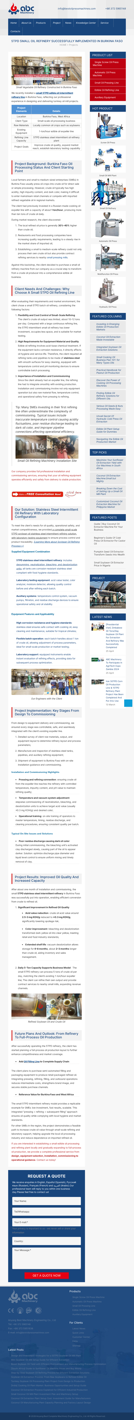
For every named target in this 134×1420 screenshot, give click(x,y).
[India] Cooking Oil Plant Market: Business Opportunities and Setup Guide (48, 1385)
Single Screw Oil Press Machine (88, 1297)
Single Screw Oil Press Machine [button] (105, 63)
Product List (102, 55)
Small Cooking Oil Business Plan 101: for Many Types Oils (108, 360)
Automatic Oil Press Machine (87, 1301)
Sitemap (76, 1345)
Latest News (102, 617)
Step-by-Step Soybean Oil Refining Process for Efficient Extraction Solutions (49, 1372)
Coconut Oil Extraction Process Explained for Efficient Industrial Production (49, 1390)
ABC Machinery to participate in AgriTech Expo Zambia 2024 (114, 664)
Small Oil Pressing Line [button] (107, 82)
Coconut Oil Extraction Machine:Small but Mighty (108, 478)
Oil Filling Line (32, 1061)
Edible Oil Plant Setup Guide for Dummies (107, 430)
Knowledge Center (86, 22)
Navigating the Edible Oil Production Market (109, 440)
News (68, 22)
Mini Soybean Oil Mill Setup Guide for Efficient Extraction (39, 1359)
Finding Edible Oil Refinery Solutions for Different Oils (107, 396)
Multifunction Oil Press (108, 274)
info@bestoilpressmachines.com (77, 8)
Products (41, 22)
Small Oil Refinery (108, 208)
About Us (26, 22)
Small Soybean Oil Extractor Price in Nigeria (109, 564)
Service (104, 22)
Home (13, 22)
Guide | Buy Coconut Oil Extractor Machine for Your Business (108, 526)
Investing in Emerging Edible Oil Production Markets (107, 327)
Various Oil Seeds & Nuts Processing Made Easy (109, 407)
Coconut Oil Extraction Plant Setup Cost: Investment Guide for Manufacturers (50, 1398)
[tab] (108, 64)
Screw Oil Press (108, 142)
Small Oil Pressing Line (83, 1305)
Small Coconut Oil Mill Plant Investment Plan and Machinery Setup (44, 1394)
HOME (63, 44)
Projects (73, 44)
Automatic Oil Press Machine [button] (104, 74)
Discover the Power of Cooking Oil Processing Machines (108, 383)
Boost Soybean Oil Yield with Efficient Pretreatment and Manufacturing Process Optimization (58, 1364)
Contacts (15, 31)
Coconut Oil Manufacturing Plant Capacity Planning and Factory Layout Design (50, 1402)
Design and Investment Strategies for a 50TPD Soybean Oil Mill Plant (45, 1355)
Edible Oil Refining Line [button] (107, 90)
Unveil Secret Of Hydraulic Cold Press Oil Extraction (109, 419)
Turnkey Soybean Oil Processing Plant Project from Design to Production (47, 1381)
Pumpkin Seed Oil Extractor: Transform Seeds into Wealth (109, 553)
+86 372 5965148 (115, 8)
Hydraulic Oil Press (108, 307)
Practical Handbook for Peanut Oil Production (108, 371)
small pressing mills (57, 257)
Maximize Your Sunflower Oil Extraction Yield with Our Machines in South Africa (109, 464)
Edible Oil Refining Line (84, 1310)
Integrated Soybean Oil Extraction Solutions (108, 348)
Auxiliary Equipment (82, 1314)
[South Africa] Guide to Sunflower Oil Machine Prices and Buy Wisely (45, 1368)
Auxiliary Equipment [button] (105, 97)
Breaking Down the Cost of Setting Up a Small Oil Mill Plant (109, 491)
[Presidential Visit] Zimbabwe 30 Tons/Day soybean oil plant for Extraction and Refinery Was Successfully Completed (115, 636)
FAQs (75, 1341)
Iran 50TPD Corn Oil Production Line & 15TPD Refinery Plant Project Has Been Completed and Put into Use (115, 691)
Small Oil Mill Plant (107, 175)
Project (56, 22)
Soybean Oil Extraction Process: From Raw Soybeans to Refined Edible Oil (48, 1377)
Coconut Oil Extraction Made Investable (108, 338)
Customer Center (81, 1337)
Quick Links (78, 1332)
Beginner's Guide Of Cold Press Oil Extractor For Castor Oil (109, 540)
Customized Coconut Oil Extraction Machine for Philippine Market (109, 504)
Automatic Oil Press (108, 241)
